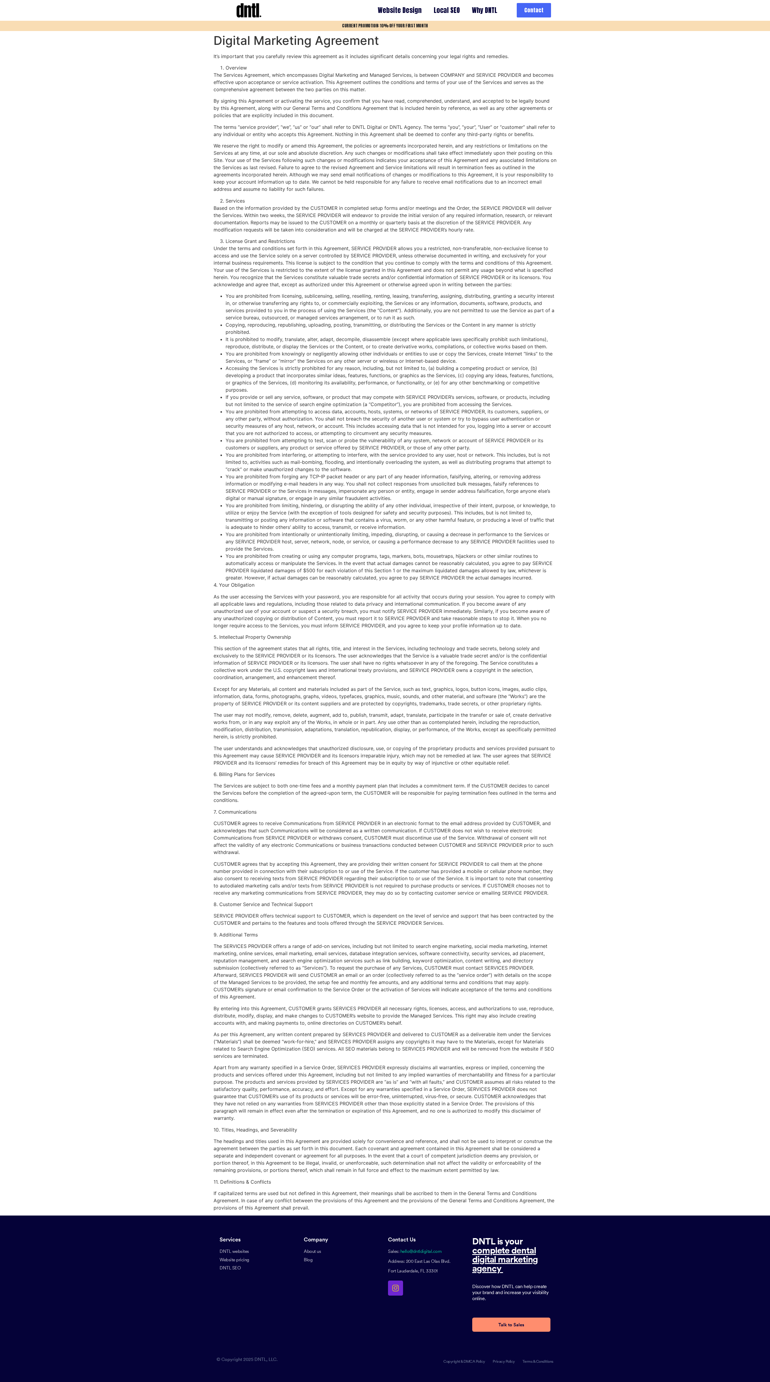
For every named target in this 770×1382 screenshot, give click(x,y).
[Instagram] (395, 1288)
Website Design (400, 10)
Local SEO (447, 10)
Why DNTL (484, 10)
